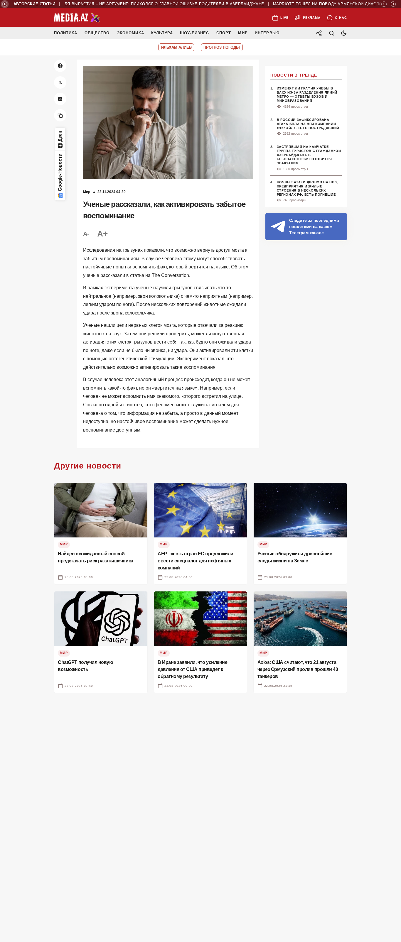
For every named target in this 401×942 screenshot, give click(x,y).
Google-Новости (60, 173)
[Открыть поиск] (331, 33)
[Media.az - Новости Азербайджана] (77, 17)
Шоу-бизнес (194, 33)
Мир (242, 33)
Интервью (267, 33)
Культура (162, 33)
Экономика (130, 33)
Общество (97, 33)
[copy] (60, 115)
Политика (65, 33)
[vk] (60, 99)
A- (86, 233)
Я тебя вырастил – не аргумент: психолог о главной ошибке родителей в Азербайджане (145, 4)
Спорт (223, 33)
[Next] (393, 4)
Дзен (60, 136)
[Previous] (384, 4)
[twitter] (60, 82)
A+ (102, 233)
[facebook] (60, 66)
